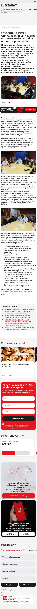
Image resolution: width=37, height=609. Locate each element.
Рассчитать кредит (30, 109)
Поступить (9, 453)
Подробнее (22, 453)
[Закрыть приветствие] (2, 595)
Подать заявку (18, 418)
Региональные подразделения (12, 9)
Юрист (6, 444)
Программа (15, 601)
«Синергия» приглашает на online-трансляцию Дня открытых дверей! (17, 316)
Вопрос (27, 601)
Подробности (7, 601)
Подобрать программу (18, 496)
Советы (22, 601)
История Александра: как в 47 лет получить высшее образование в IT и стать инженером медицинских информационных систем (18, 322)
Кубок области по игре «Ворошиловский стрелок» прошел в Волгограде (19, 328)
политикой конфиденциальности (12, 428)
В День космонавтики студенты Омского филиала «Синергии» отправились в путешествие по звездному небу (19, 311)
